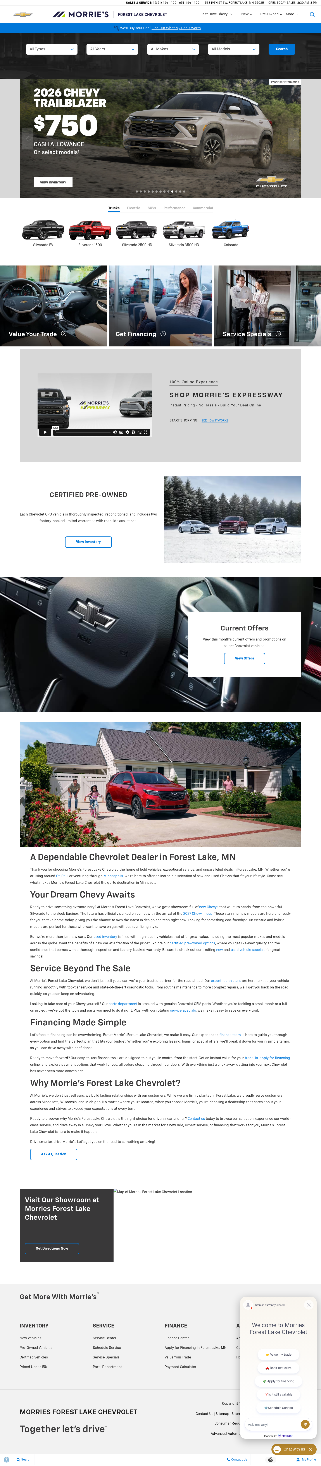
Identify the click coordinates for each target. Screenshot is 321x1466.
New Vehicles (30, 1338)
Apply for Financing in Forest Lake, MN (196, 1348)
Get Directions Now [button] (52, 1248)
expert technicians (226, 981)
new (219, 950)
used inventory (105, 937)
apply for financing (275, 1058)
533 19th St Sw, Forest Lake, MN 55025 (234, 2)
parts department (123, 1004)
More (290, 15)
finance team (230, 1035)
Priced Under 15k (33, 1367)
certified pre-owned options (192, 943)
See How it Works (215, 420)
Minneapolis (113, 876)
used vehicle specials (248, 950)
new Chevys (208, 907)
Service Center (104, 1338)
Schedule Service (107, 1348)
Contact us (196, 1119)
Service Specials (106, 1357)
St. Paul (62, 876)
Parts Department (107, 1367)
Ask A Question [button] (53, 1154)
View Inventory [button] (88, 542)
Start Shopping (183, 420)
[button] (312, 14)
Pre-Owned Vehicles (36, 1348)
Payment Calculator (180, 1367)
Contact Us (204, 1414)
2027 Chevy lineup (197, 914)
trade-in (251, 1058)
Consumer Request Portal (235, 1423)
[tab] (114, 209)
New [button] (245, 15)
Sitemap (222, 1414)
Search (282, 49)
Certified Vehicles (34, 1357)
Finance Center (177, 1338)
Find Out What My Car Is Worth (176, 28)
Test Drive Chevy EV (217, 14)
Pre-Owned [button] (269, 15)
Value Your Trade (178, 1357)
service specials (183, 1010)
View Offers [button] (244, 658)
